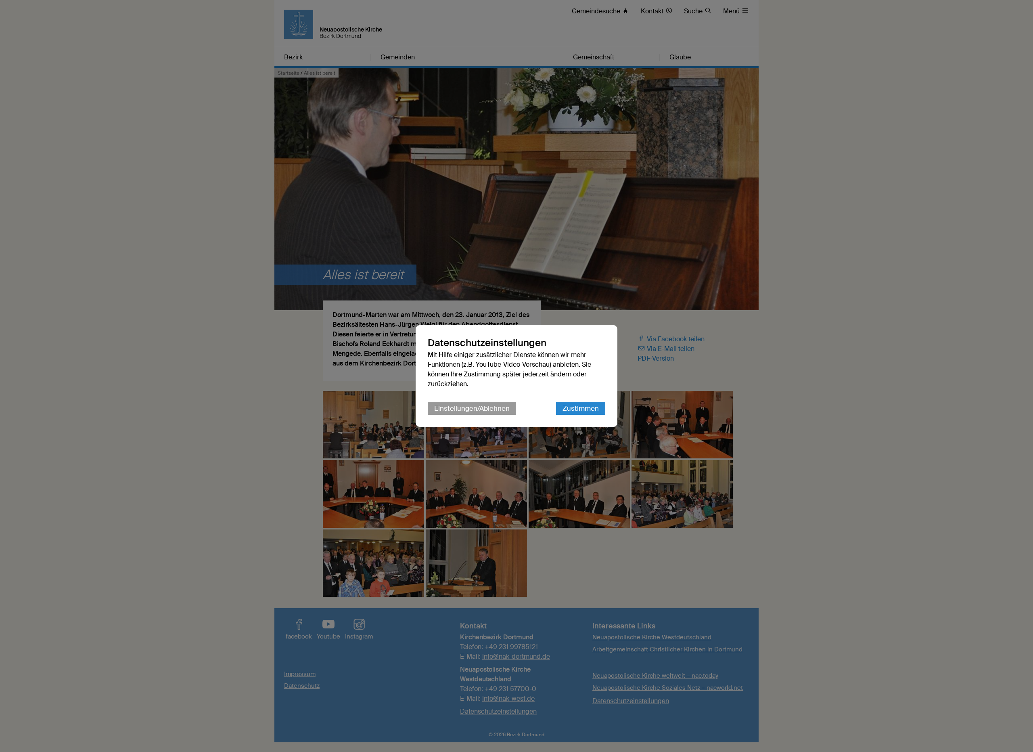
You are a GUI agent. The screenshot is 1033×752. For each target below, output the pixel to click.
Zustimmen (581, 408)
